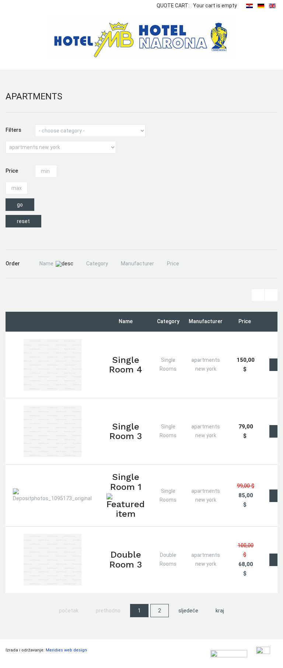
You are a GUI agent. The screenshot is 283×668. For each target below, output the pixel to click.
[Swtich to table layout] (258, 295)
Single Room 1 (126, 482)
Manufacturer (137, 263)
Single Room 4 (125, 365)
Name (46, 263)
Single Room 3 (125, 431)
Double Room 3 (125, 559)
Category (97, 263)
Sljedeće (188, 611)
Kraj (220, 611)
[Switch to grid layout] (271, 295)
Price (173, 263)
